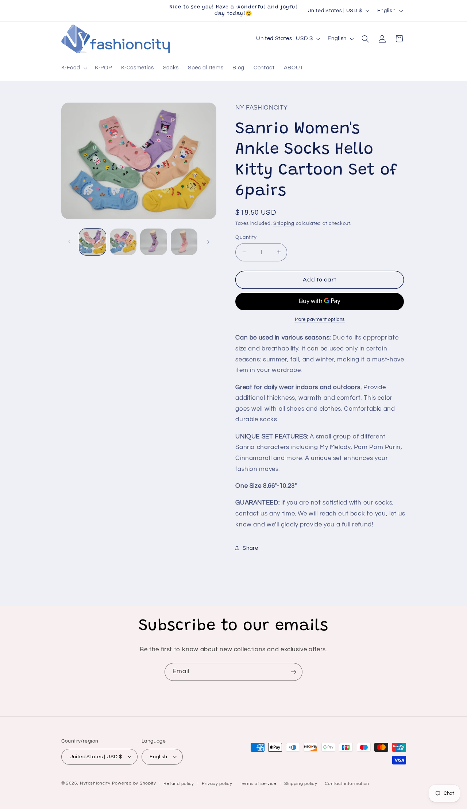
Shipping (283, 223)
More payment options (320, 319)
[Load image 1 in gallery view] (92, 242)
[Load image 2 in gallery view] (123, 242)
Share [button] (250, 548)
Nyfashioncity (95, 783)
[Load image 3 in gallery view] (153, 242)
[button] (73, 68)
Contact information (347, 783)
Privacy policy (217, 783)
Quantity (245, 236)
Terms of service (258, 783)
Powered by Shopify (134, 783)
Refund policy (178, 783)
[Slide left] (69, 242)
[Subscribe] (293, 672)
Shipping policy (300, 783)
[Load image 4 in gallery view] (184, 242)
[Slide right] (208, 242)
